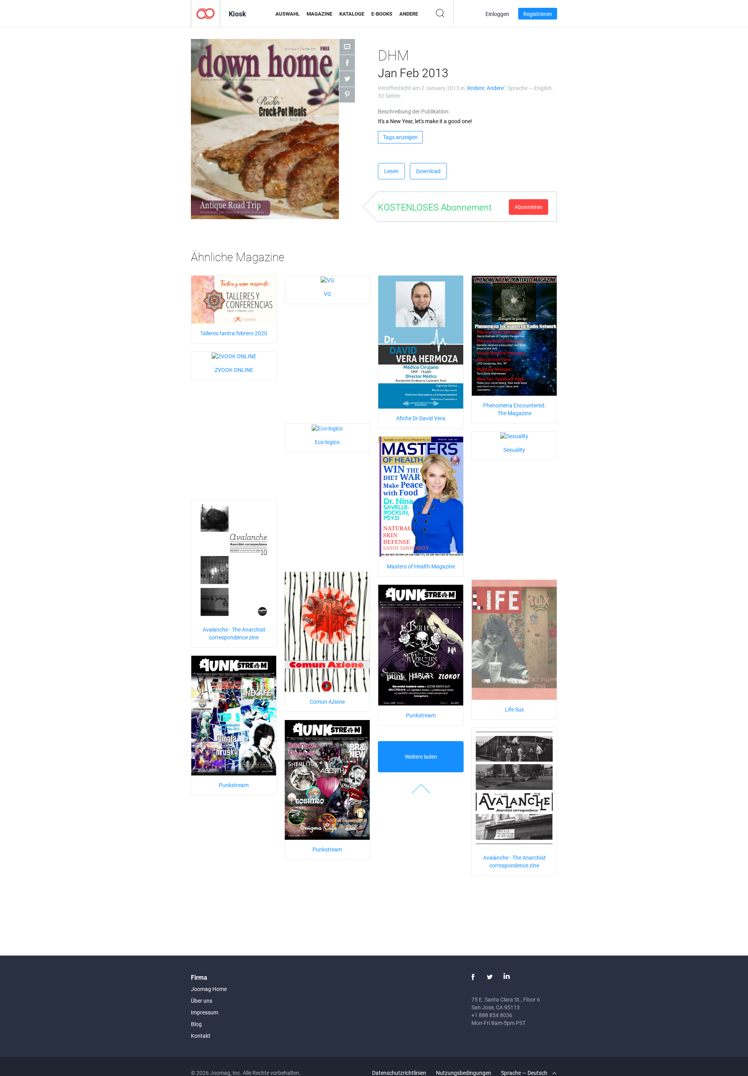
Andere (408, 13)
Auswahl (287, 13)
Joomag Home (209, 989)
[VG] (327, 279)
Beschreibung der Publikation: (414, 111)
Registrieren (537, 14)
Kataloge (351, 13)
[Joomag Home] (205, 13)
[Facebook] (473, 977)
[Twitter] (489, 977)
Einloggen (497, 14)
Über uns (201, 1000)
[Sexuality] (514, 435)
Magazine (319, 13)
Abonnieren (528, 207)
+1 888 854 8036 (491, 1015)
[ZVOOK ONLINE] (234, 355)
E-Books (381, 13)
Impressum (204, 1012)
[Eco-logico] (327, 427)
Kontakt (200, 1035)
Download (428, 171)
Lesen (391, 171)
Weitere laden (421, 756)
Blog (196, 1024)
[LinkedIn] (506, 977)
